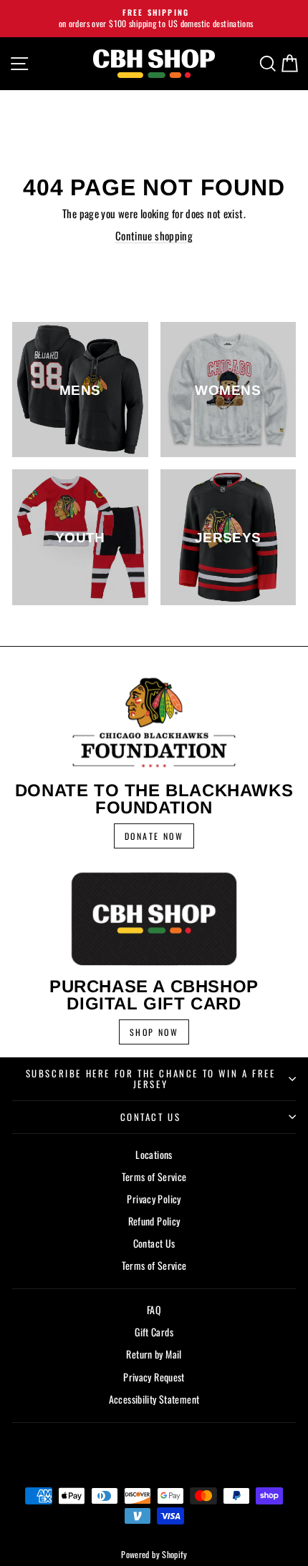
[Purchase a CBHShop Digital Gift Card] (154, 918)
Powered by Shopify (154, 1554)
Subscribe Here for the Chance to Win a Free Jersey (151, 1078)
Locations (153, 1154)
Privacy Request (154, 1376)
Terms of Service (154, 1176)
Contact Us (150, 1117)
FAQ (154, 1309)
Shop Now (154, 1032)
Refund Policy (154, 1220)
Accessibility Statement (154, 1398)
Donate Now (154, 836)
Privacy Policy (154, 1198)
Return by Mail (153, 1353)
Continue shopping (154, 235)
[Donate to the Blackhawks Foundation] (154, 722)
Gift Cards (154, 1331)
